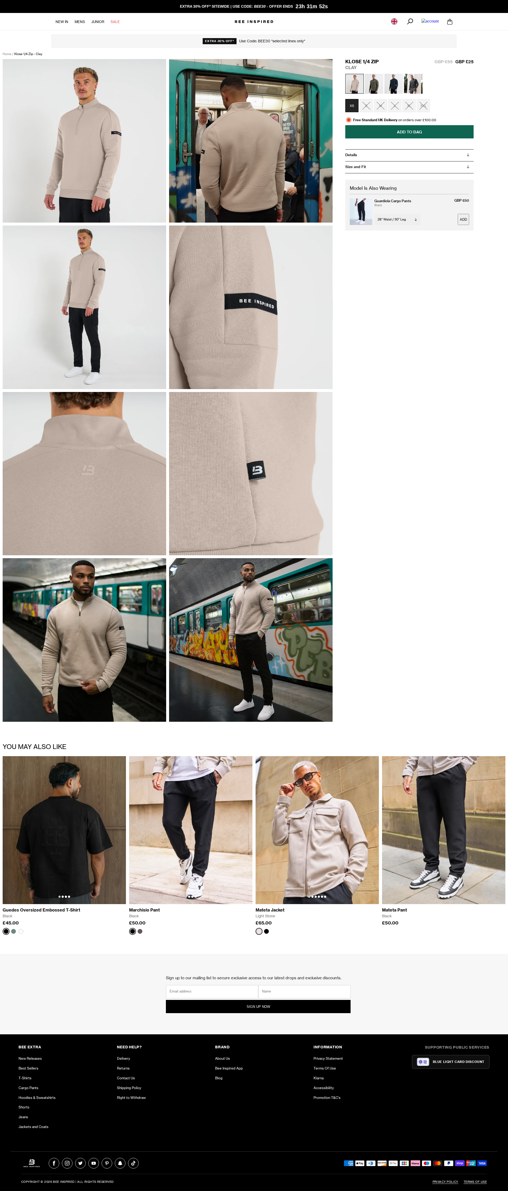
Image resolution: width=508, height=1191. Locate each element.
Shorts (24, 1107)
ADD (463, 219)
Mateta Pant (394, 910)
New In (62, 21)
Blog (219, 1078)
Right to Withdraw (131, 1097)
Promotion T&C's (327, 1097)
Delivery (123, 1058)
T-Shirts (25, 1078)
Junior (97, 21)
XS (352, 105)
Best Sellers (28, 1068)
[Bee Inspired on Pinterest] (107, 1163)
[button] (59, 897)
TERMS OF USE (475, 1182)
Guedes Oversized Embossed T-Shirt (41, 910)
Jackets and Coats (33, 1127)
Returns (123, 1068)
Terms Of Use (325, 1068)
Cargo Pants (28, 1088)
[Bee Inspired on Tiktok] (133, 1163)
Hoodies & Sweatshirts (37, 1097)
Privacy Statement (328, 1058)
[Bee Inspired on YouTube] (93, 1163)
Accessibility (324, 1088)
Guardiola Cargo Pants (392, 201)
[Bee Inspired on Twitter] (80, 1163)
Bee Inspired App (229, 1068)
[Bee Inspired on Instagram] (67, 1163)
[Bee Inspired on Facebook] (54, 1163)
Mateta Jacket (270, 910)
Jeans (23, 1117)
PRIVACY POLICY (445, 1182)
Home (7, 54)
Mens (80, 21)
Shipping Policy (129, 1088)
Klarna (319, 1078)
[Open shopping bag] (449, 21)
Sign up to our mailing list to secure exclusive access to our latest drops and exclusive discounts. (253, 977)
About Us (222, 1058)
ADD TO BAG (409, 131)
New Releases (30, 1058)
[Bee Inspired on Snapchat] (120, 1163)
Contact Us (126, 1078)
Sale (115, 21)
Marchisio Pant (144, 910)
